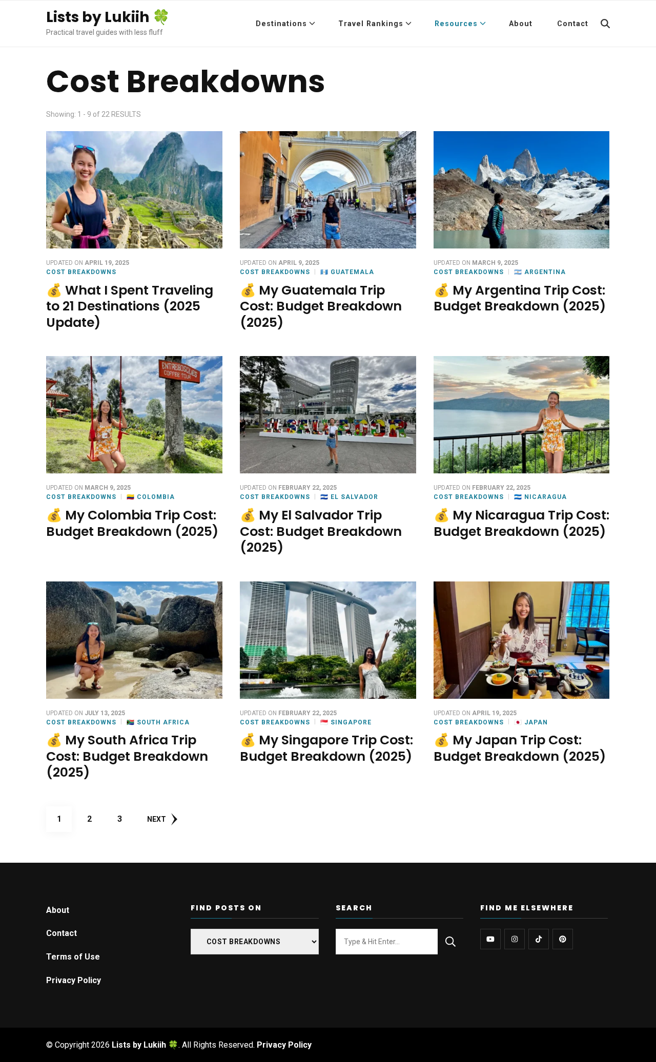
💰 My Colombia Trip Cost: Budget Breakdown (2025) (132, 523)
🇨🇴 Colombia (151, 497)
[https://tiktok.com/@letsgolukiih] (538, 939)
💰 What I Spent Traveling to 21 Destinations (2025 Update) (129, 306)
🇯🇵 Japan (531, 722)
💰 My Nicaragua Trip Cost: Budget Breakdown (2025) (521, 523)
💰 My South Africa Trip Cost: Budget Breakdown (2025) (127, 756)
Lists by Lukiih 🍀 (108, 17)
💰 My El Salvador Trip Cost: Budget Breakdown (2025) (321, 531)
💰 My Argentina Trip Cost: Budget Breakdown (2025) (520, 298)
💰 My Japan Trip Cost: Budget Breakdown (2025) (520, 748)
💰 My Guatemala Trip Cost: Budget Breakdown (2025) (321, 306)
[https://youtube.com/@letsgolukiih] (490, 939)
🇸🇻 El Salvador (349, 497)
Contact (572, 23)
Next (156, 819)
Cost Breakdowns (81, 272)
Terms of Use (73, 957)
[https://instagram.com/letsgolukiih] (514, 939)
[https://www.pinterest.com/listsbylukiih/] (562, 939)
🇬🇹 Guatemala (347, 272)
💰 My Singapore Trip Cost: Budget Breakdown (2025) (326, 748)
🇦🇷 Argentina (540, 272)
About (520, 23)
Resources (456, 23)
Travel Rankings (370, 23)
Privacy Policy (73, 980)
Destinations (281, 23)
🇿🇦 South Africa (158, 722)
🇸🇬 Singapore (346, 722)
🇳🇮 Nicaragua (540, 497)
